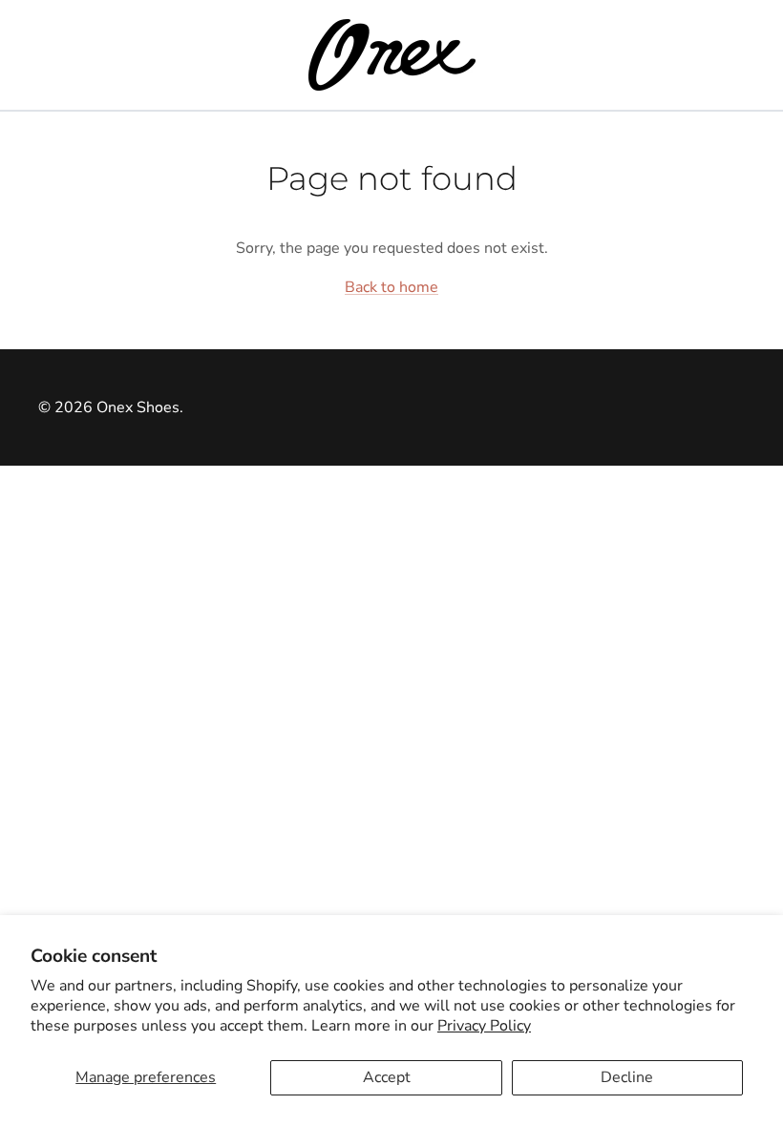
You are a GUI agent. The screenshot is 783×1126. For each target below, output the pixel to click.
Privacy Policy (484, 1025)
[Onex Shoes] (392, 55)
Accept (387, 1077)
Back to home (391, 287)
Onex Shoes (138, 407)
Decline (627, 1077)
